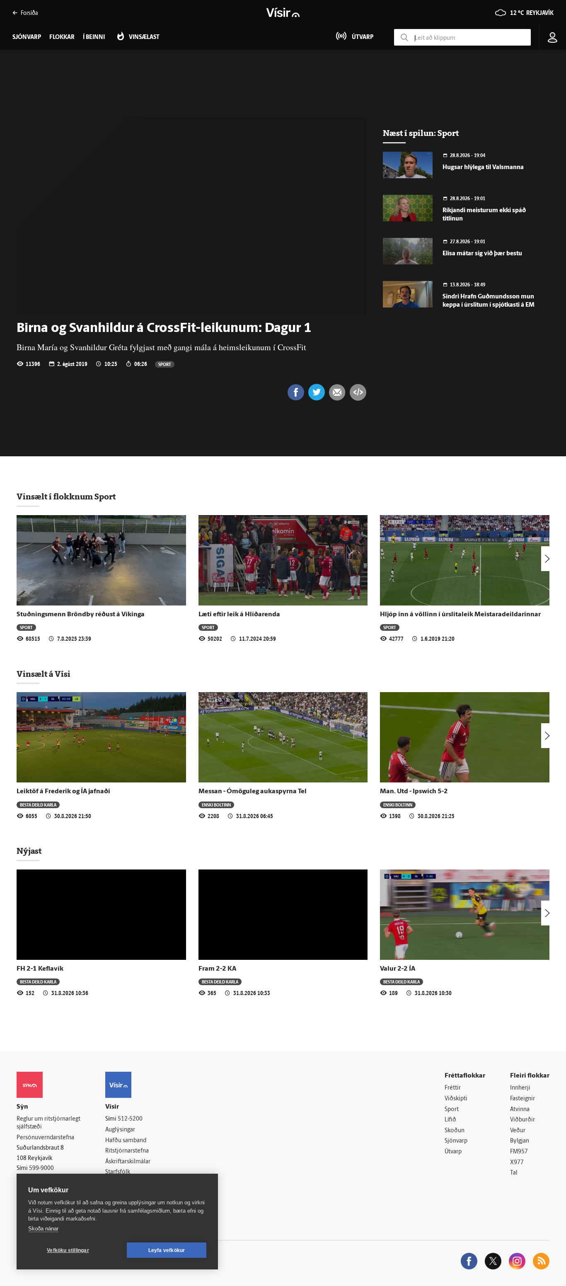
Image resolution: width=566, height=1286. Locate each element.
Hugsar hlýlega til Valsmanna (483, 168)
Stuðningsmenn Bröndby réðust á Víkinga (81, 614)
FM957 (519, 1152)
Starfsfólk (117, 1172)
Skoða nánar (43, 1228)
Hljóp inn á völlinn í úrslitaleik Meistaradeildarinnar (460, 614)
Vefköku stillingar (68, 1250)
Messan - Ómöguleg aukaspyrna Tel (252, 791)
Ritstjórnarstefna (127, 1151)
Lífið (450, 1120)
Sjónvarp (456, 1141)
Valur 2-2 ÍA (397, 969)
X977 (517, 1163)
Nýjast (29, 851)
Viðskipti (456, 1099)
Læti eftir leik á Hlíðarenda (239, 614)
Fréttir (453, 1088)
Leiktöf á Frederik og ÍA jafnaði (63, 791)
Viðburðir (522, 1120)
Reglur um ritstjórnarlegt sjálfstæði (48, 1123)
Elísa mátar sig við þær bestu (482, 254)
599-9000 (41, 1168)
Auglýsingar (120, 1130)
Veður (517, 1131)
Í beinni (94, 37)
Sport (164, 364)
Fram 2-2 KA (217, 969)
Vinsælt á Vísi (43, 674)
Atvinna (520, 1110)
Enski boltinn (216, 804)
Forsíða (29, 12)
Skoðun (454, 1131)
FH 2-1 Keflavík (40, 969)
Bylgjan (519, 1141)
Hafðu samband (125, 1141)
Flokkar (62, 37)
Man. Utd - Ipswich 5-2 (414, 791)
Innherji (520, 1088)
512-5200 (130, 1119)
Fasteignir (522, 1099)
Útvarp (453, 1152)
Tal (514, 1173)
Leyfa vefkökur (166, 1250)
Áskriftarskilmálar (127, 1162)
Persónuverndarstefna (45, 1138)
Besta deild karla (38, 804)
